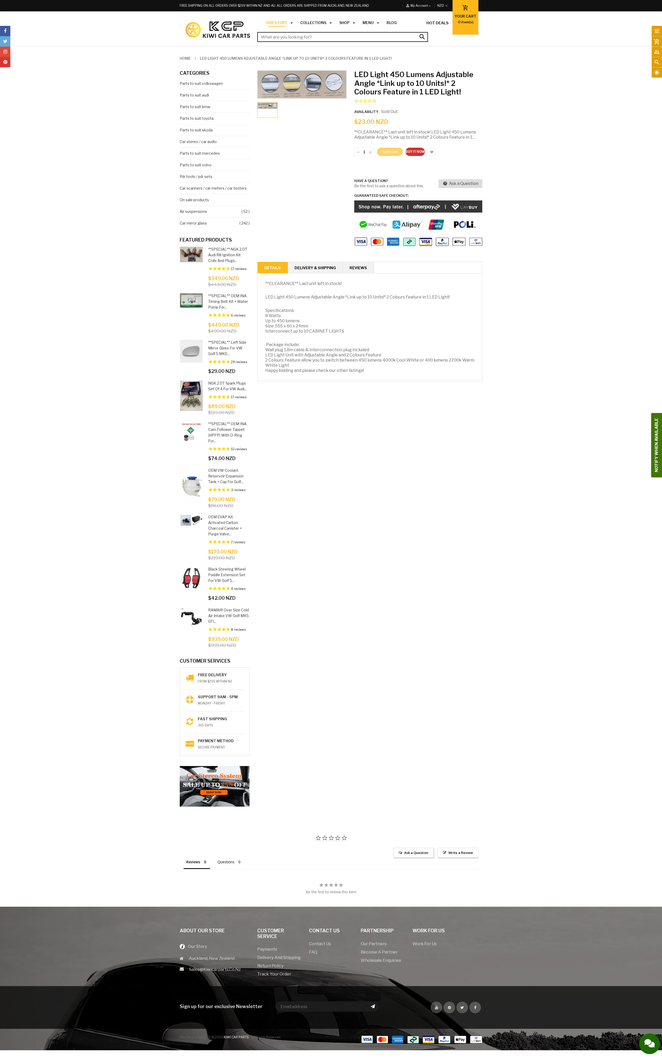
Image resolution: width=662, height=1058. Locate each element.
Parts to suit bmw (195, 106)
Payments (267, 949)
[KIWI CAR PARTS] (421, 1039)
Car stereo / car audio (198, 141)
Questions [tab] (226, 861)
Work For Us (424, 943)
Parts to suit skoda (196, 130)
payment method (216, 741)
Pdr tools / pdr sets (196, 176)
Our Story (196, 946)
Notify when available (656, 445)
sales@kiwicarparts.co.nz (215, 969)
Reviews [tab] (193, 861)
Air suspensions (193, 211)
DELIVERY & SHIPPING (315, 268)
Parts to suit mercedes (200, 153)
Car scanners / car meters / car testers (213, 188)
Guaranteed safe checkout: (381, 195)
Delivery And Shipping (279, 957)
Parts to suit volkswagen (201, 83)
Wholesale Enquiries (381, 960)
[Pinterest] (5, 62)
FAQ (313, 952)
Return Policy (270, 965)
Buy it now (415, 152)
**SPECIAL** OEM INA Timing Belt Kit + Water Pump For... (228, 301)
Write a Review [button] (460, 852)
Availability (366, 112)
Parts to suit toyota (197, 118)
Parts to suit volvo (196, 165)
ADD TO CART (389, 1049)
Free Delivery (212, 675)
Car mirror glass (193, 223)
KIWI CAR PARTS (237, 1037)
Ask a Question (463, 183)
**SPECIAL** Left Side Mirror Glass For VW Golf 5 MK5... (227, 348)
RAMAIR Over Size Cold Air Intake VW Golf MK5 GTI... (228, 616)
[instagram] (5, 52)
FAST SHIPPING (212, 719)
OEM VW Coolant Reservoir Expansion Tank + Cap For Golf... (226, 476)
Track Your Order (274, 974)
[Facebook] (5, 31)
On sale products (194, 200)
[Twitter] (5, 41)
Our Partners (374, 943)
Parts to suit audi (194, 95)
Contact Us (320, 943)
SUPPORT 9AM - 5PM (218, 697)
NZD (446, 5)
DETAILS (272, 268)
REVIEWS (358, 268)
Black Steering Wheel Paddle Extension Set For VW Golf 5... (227, 575)
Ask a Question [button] (416, 852)
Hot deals (437, 23)
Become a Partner (379, 952)
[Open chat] (649, 1043)
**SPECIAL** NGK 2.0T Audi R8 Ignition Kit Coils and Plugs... (227, 255)
